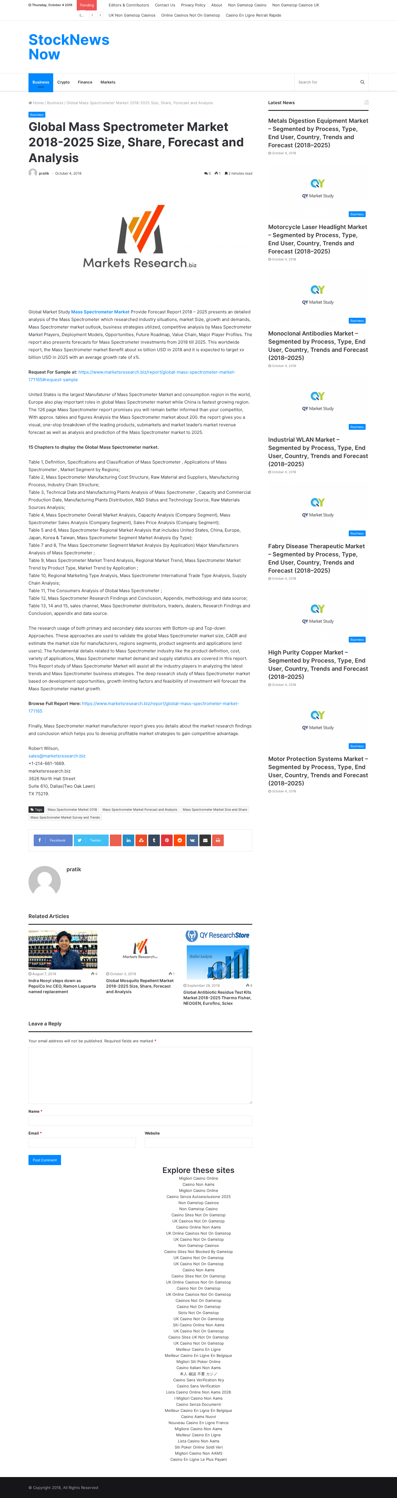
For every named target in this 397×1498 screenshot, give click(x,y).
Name (35, 1111)
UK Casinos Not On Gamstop (198, 1221)
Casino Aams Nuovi (198, 1416)
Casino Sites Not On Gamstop (198, 1215)
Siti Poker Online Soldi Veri (199, 1447)
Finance (85, 82)
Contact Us (165, 5)
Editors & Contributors (129, 5)
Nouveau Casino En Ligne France (199, 1422)
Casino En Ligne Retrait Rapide (253, 15)
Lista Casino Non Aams (198, 1441)
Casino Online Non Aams (198, 1227)
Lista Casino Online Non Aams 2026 (198, 1392)
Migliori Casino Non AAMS (198, 1453)
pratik (44, 173)
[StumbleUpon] (141, 840)
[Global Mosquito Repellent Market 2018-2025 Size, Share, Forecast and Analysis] (140, 950)
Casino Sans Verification (198, 1386)
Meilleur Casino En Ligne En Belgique (198, 1355)
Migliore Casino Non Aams (198, 1428)
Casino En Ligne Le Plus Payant (198, 1459)
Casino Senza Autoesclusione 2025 (199, 1196)
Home (38, 102)
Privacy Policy (193, 5)
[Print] (218, 840)
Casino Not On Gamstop (199, 1288)
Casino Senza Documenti (198, 1404)
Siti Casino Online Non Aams (198, 1325)
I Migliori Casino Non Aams (198, 1398)
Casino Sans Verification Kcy (198, 1380)
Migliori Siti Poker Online (198, 1361)
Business (41, 82)
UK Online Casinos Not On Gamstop (198, 1233)
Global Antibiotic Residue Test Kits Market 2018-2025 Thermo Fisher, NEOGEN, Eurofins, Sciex (217, 998)
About (216, 5)
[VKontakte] (192, 840)
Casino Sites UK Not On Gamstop (198, 1337)
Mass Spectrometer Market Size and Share (215, 809)
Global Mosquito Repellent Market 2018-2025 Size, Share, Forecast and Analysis (140, 986)
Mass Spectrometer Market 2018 (72, 809)
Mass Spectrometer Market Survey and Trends (65, 817)
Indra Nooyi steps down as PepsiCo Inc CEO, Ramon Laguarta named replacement (62, 986)
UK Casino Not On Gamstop (199, 1239)
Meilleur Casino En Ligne (198, 1349)
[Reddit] (179, 840)
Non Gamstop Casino (247, 5)
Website (152, 1133)
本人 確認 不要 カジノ (198, 1373)
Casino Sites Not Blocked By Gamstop (198, 1251)
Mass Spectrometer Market (101, 312)
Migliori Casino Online (198, 1178)
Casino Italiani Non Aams (198, 1367)
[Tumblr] (154, 840)
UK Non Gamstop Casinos (132, 15)
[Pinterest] (167, 840)
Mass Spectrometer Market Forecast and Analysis (140, 809)
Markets (108, 82)
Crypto (63, 82)
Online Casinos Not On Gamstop (190, 15)
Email (35, 1133)
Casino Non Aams (198, 1184)
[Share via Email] (205, 840)
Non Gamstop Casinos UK (295, 5)
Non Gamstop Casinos (198, 1202)
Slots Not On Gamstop (198, 1312)
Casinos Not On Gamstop (198, 1300)
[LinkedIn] (128, 840)
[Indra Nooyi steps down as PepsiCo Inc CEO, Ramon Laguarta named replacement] (62, 950)
